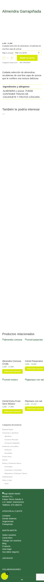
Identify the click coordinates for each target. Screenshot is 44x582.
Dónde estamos (9, 518)
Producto (6, 546)
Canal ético (7, 538)
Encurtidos (8, 453)
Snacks (4, 460)
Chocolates (9, 467)
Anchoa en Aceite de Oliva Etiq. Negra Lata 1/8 (22, 283)
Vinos (6, 483)
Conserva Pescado (11, 439)
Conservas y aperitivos (10, 433)
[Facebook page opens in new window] (9, 564)
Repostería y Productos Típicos (16, 473)
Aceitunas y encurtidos (10, 446)
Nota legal (6, 549)
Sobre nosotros (9, 535)
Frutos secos (13, 62)
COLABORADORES (11, 569)
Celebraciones (7, 477)
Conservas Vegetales (12, 443)
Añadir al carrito (27, 58)
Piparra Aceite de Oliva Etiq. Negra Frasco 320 (22, 141)
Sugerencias (8, 521)
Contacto (6, 516)
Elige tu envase (7, 53)
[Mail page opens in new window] (4, 564)
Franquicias (7, 524)
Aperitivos (8, 436)
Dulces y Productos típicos (11, 463)
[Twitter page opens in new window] (14, 564)
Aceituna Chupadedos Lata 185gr (22, 177)
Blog (4, 543)
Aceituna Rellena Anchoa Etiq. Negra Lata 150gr (22, 248)
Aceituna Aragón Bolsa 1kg (22, 319)
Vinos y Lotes (7, 480)
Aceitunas (8, 450)
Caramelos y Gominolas (13, 470)
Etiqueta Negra (7, 429)
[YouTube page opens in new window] (25, 564)
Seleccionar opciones (12, 371)
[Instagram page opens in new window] (20, 564)
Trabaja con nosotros (11, 541)
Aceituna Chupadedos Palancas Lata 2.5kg (22, 212)
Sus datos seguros (10, 552)
